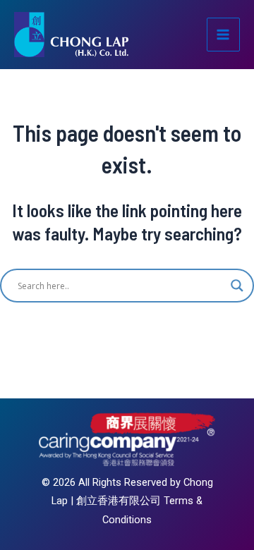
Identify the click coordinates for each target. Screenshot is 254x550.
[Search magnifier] (237, 285)
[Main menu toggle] (224, 34)
